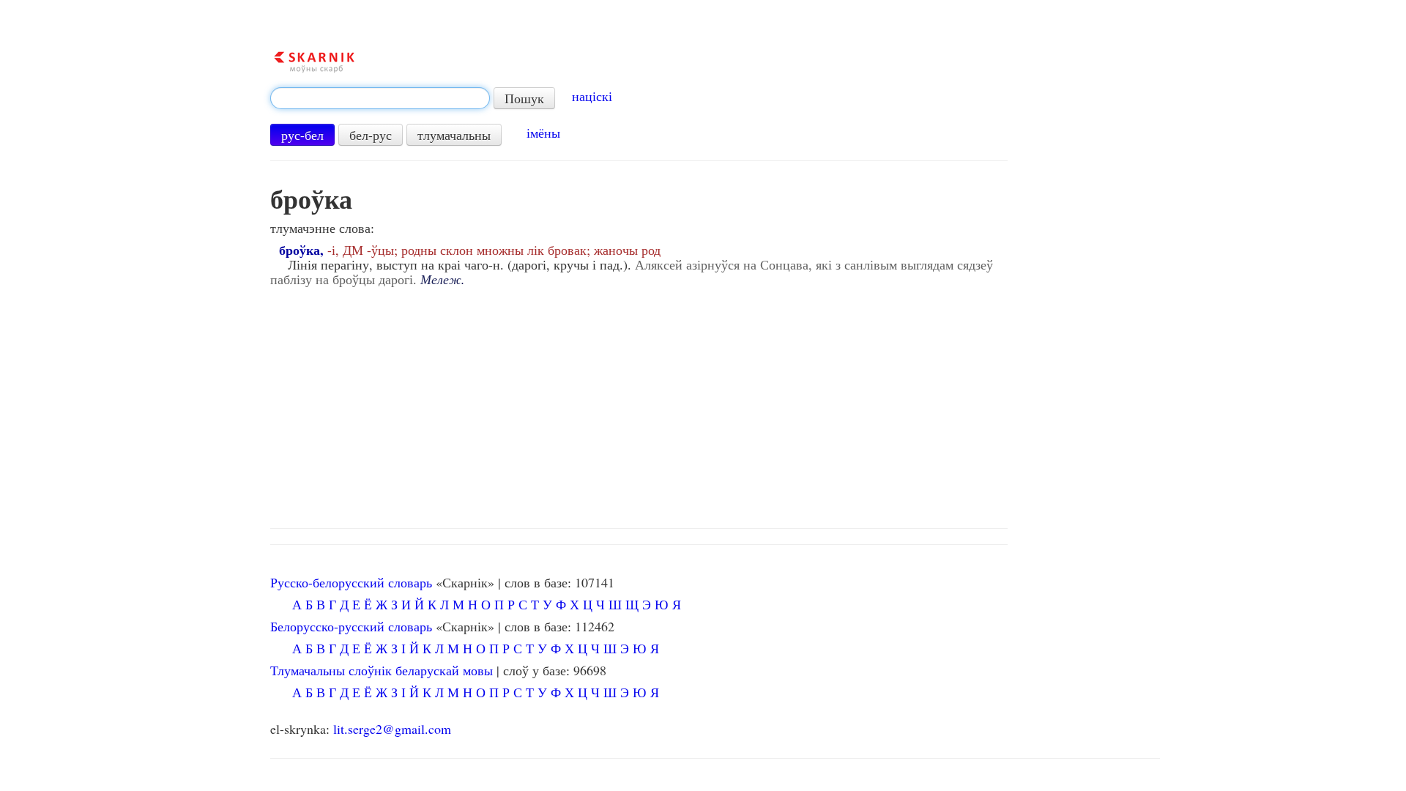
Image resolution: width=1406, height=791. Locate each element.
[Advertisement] (714, 403)
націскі (592, 96)
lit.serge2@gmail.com (392, 729)
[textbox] (380, 98)
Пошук (524, 98)
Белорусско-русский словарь (351, 626)
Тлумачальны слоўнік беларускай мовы (381, 670)
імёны (543, 132)
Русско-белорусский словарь (351, 582)
